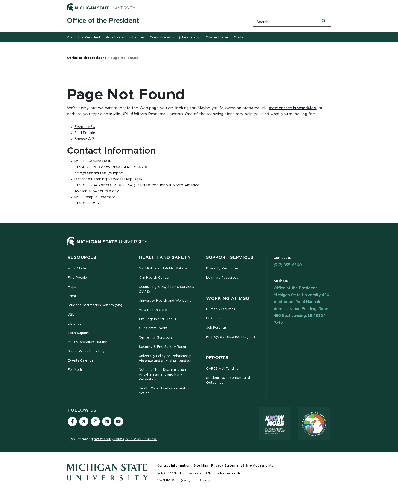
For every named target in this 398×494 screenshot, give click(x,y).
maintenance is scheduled (292, 108)
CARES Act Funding (222, 368)
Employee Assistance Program (230, 337)
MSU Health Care (153, 310)
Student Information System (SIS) (95, 305)
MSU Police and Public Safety (163, 268)
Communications (163, 37)
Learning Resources (222, 277)
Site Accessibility (259, 465)
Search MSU (84, 127)
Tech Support (79, 333)
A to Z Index (78, 268)
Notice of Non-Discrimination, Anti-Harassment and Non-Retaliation (163, 374)
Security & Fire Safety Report (163, 346)
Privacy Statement (226, 465)
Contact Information (173, 465)
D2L (71, 314)
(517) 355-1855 (177, 473)
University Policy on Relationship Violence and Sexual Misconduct (165, 358)
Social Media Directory (86, 351)
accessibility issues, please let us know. (125, 439)
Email (72, 296)
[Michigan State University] (101, 7)
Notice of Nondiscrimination (225, 473)
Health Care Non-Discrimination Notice (164, 391)
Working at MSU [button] (227, 298)
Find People (84, 133)
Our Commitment (153, 328)
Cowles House (217, 37)
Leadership (191, 37)
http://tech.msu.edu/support (99, 173)
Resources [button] (82, 257)
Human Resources (220, 309)
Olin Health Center (154, 277)
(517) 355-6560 (288, 265)
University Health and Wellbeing (165, 300)
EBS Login (214, 318)
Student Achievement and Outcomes (228, 380)
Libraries (74, 323)
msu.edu (199, 473)
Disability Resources (222, 268)
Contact (240, 37)
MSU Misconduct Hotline (87, 342)
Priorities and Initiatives (125, 37)
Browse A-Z (84, 139)
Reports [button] (217, 358)
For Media (76, 369)
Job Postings (216, 327)
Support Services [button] (229, 257)
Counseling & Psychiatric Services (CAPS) (166, 289)
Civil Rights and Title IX (158, 319)
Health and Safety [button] (165, 257)
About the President (84, 37)
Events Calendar (81, 360)
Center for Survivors (155, 337)
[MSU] (107, 245)
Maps (72, 287)
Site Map (201, 465)
